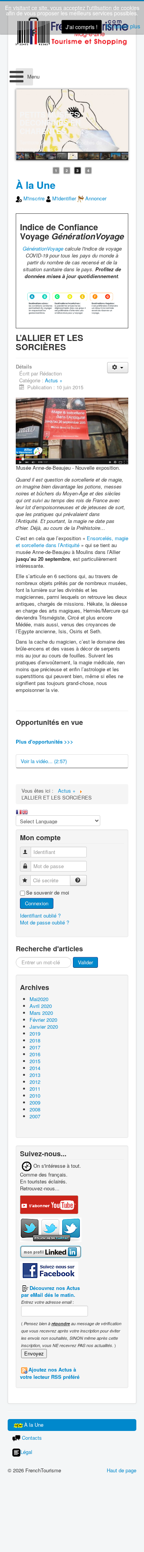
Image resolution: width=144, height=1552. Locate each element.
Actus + (54, 380)
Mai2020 (39, 999)
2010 (35, 1095)
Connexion (36, 903)
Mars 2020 (41, 1012)
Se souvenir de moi (47, 892)
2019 (35, 1033)
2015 (35, 1061)
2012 (35, 1081)
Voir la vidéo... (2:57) (44, 761)
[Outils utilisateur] (117, 367)
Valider (85, 962)
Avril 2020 (41, 1006)
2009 (35, 1102)
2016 (35, 1054)
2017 (35, 1047)
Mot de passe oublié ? (44, 922)
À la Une (35, 185)
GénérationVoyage (43, 248)
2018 (35, 1040)
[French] (19, 811)
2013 (35, 1074)
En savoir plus (123, 26)
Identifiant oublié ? (40, 915)
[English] (25, 811)
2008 (35, 1109)
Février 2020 (43, 1019)
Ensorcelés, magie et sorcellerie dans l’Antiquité (72, 541)
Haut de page (121, 1470)
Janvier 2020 (44, 1026)
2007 (35, 1116)
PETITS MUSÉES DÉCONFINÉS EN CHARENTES (50, 122)
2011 (35, 1088)
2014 (35, 1068)
